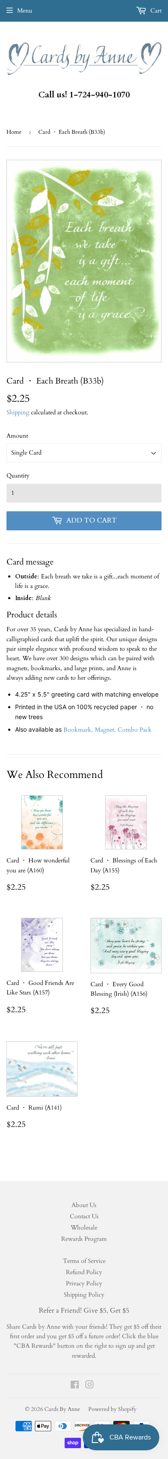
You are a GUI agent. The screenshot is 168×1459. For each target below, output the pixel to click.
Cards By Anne (62, 1409)
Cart (155, 10)
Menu (24, 10)
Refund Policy (84, 1272)
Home (14, 132)
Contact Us (84, 1216)
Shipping (17, 412)
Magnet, (106, 730)
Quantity (17, 475)
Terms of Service (84, 1261)
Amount (17, 436)
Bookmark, (79, 730)
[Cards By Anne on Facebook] (74, 1386)
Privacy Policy (84, 1283)
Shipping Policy (84, 1295)
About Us (84, 1205)
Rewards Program (84, 1239)
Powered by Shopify (112, 1409)
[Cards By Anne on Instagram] (89, 1386)
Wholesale (84, 1227)
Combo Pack (135, 730)
